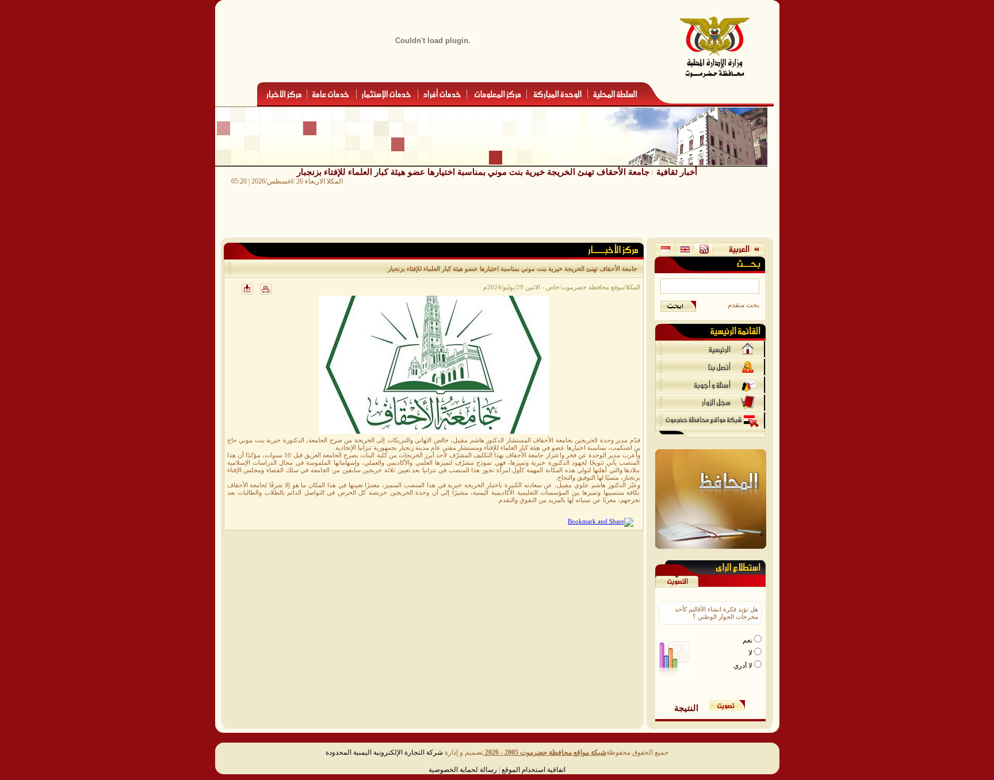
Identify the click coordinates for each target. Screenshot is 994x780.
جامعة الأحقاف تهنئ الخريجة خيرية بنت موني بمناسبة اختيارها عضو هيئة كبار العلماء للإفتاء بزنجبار (473, 172)
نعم (748, 640)
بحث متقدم (743, 305)
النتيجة (686, 708)
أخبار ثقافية (676, 172)
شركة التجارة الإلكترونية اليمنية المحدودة (384, 752)
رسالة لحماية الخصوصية (463, 770)
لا (751, 653)
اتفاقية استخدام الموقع (533, 770)
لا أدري (743, 666)
